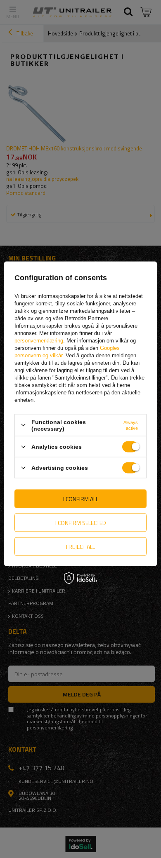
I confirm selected (80, 522)
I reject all (80, 546)
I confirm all (80, 498)
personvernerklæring (38, 340)
